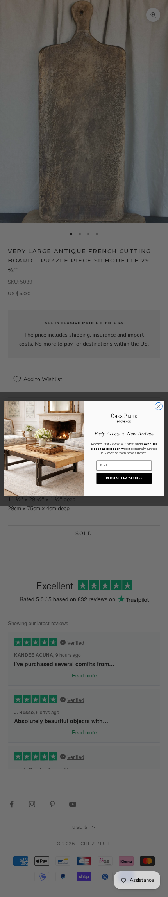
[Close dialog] (158, 406)
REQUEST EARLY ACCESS (124, 477)
